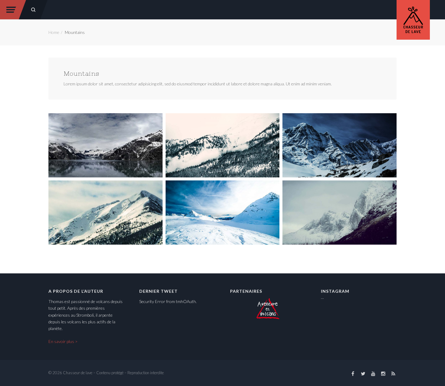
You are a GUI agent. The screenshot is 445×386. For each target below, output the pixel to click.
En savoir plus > (62, 341)
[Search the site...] (33, 9)
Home (53, 32)
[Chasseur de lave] (413, 19)
